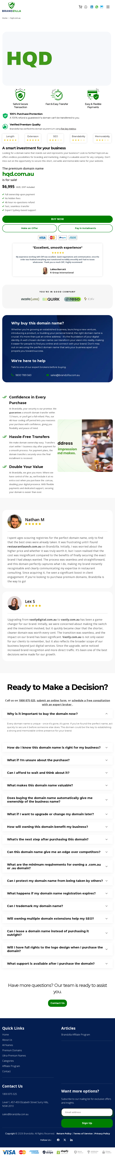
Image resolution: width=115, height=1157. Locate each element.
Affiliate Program (11, 1066)
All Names (7, 1045)
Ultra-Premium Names (14, 1055)
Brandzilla (29, 1133)
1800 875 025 (27, 700)
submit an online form (51, 700)
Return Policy (64, 1133)
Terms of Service (83, 1133)
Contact (6, 1071)
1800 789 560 (23, 375)
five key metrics (68, 128)
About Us (7, 1039)
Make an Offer (29, 228)
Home (4, 18)
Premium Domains (12, 1050)
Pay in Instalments (85, 228)
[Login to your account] (85, 7)
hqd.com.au (15, 18)
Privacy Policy (102, 1133)
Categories (8, 1060)
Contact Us (57, 1003)
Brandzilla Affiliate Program (75, 1034)
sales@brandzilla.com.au (65, 375)
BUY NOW (57, 219)
